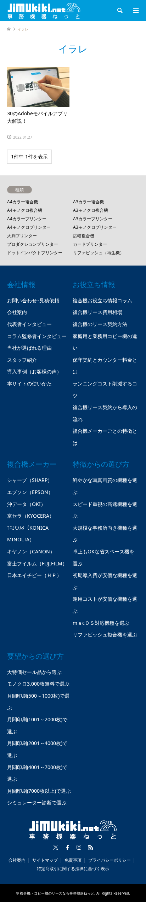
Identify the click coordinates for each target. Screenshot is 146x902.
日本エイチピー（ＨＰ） (34, 575)
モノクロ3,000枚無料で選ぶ (38, 683)
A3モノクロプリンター (95, 227)
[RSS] (90, 847)
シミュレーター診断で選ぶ (37, 802)
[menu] (135, 10)
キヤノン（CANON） (31, 551)
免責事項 (73, 860)
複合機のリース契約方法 (100, 324)
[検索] (119, 10)
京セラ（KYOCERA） (30, 515)
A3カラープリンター (92, 219)
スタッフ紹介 (22, 359)
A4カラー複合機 (22, 202)
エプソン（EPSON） (30, 492)
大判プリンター (22, 236)
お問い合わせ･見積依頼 (33, 300)
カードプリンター (90, 244)
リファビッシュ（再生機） (98, 253)
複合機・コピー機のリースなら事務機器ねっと (57, 893)
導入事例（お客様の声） (34, 371)
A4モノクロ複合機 (24, 210)
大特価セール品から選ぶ (34, 672)
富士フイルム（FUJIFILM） (37, 563)
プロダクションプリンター (32, 244)
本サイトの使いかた (29, 383)
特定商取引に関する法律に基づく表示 (73, 869)
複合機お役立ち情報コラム (102, 300)
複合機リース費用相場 (97, 312)
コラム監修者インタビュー (37, 336)
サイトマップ (45, 860)
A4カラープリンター (26, 219)
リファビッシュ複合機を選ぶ (105, 634)
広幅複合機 (83, 236)
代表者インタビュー (29, 324)
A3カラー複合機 (88, 202)
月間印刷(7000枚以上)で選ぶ (39, 790)
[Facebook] (67, 847)
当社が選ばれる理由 (29, 347)
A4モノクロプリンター (29, 227)
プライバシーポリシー (109, 860)
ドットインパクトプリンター (34, 253)
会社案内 (17, 312)
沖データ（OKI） (26, 504)
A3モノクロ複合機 (90, 210)
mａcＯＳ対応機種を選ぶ (101, 622)
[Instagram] (79, 847)
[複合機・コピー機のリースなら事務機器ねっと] (44, 10)
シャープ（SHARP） (29, 480)
